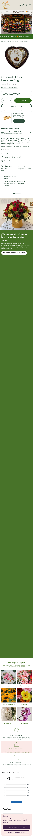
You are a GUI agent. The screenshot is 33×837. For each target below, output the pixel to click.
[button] (23, 5)
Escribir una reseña (16, 802)
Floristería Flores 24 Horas (9, 87)
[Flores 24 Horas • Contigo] (5, 5)
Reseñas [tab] (7, 809)
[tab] (30, 132)
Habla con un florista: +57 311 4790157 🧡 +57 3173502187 (16, 12)
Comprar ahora (16, 106)
